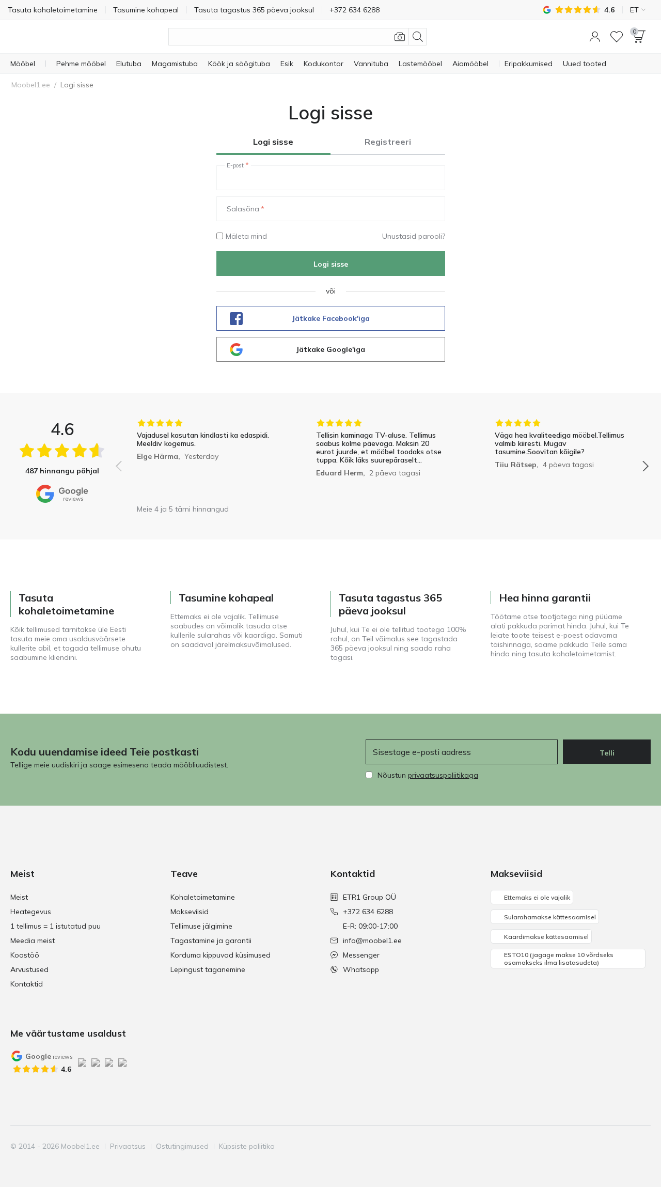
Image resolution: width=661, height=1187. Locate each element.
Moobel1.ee (30, 84)
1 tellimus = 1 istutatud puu (55, 926)
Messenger (361, 955)
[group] (203, 459)
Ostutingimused (182, 1146)
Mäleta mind (246, 236)
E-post (235, 165)
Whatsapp (361, 969)
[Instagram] (589, 1146)
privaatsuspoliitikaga (443, 775)
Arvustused (29, 969)
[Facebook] (571, 1146)
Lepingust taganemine (207, 969)
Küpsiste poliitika (247, 1146)
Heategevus (30, 911)
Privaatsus (128, 1146)
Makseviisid (189, 911)
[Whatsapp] (642, 1146)
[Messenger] (624, 1146)
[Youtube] (607, 1146)
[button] (595, 37)
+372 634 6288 (368, 911)
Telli (607, 753)
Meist (19, 897)
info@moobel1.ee (372, 940)
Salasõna (243, 208)
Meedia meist (32, 940)
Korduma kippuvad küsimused (220, 955)
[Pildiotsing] (399, 36)
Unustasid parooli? (413, 236)
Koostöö (24, 955)
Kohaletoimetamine (202, 897)
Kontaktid (26, 984)
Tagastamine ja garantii (210, 940)
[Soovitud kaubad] (616, 36)
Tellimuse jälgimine (201, 926)
